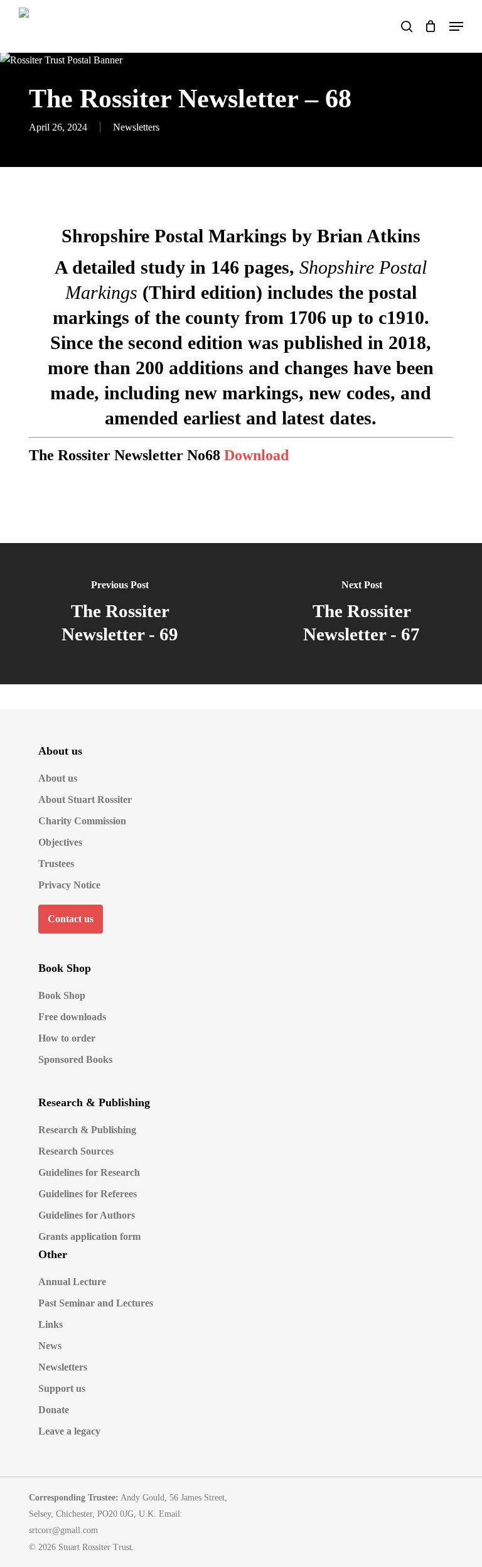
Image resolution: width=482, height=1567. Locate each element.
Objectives (60, 842)
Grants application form (89, 1236)
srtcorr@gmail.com (63, 1530)
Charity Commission (82, 821)
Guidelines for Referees (87, 1193)
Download (256, 455)
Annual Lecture (72, 1281)
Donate (53, 1409)
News (50, 1345)
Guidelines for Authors (86, 1215)
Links (50, 1324)
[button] (456, 26)
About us (57, 778)
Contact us (71, 918)
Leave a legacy (69, 1431)
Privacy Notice (69, 885)
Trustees (56, 863)
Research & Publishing (87, 1129)
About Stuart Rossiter (85, 799)
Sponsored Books (75, 1059)
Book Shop (61, 995)
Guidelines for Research (89, 1172)
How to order (66, 1038)
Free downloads (72, 1016)
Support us (61, 1388)
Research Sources (76, 1151)
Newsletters (136, 127)
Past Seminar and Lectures (95, 1303)
